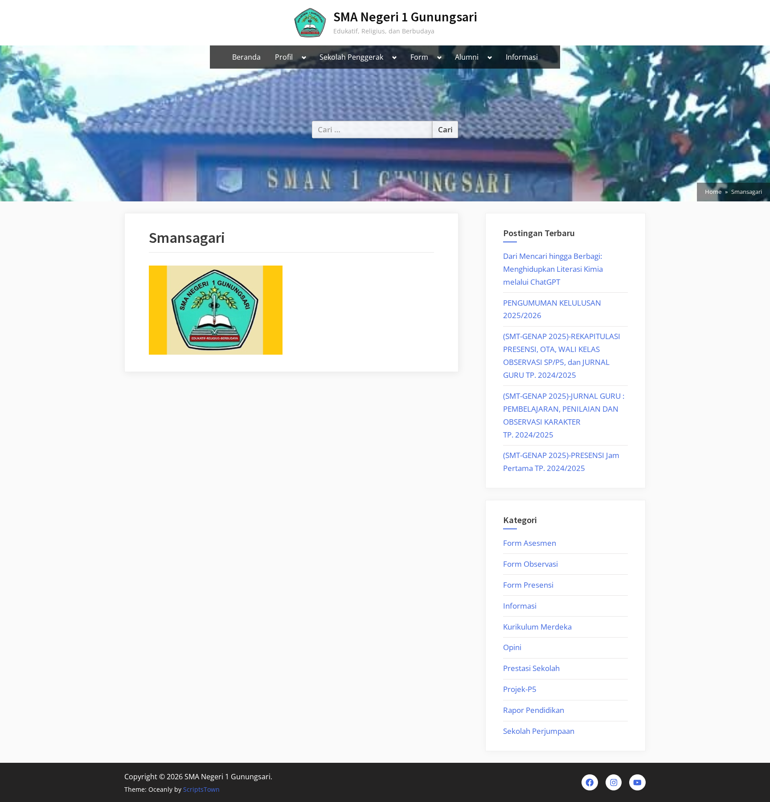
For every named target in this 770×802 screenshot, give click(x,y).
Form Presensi (528, 585)
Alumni (467, 57)
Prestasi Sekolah (531, 668)
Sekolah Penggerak (351, 57)
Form (419, 57)
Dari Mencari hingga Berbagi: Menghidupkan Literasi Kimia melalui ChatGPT (553, 269)
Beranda (246, 57)
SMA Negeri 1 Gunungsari (405, 16)
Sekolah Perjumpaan (538, 731)
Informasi (522, 57)
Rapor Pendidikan (533, 710)
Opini (512, 647)
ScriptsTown (201, 789)
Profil (284, 57)
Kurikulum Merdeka (537, 627)
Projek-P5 (520, 689)
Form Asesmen (529, 543)
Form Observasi (530, 564)
